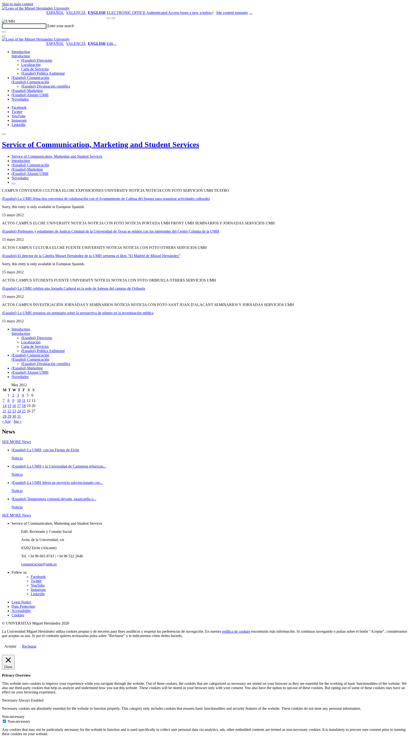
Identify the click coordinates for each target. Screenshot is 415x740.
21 (4, 411)
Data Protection (23, 606)
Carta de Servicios (35, 69)
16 (14, 406)
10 (19, 400)
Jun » (17, 421)
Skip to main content (17, 4)
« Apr (6, 421)
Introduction (21, 52)
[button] (21, 56)
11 (23, 400)
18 (24, 406)
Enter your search (60, 26)
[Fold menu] (115, 45)
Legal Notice (21, 602)
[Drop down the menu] (113, 18)
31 (19, 416)
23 (14, 411)
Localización (31, 65)
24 (19, 411)
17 (19, 406)
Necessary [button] (10, 700)
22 (9, 411)
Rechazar (29, 646)
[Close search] (4, 36)
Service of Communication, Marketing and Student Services (100, 144)
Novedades (20, 99)
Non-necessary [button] (13, 717)
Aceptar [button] (10, 646)
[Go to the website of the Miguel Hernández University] (36, 8)
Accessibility (21, 611)
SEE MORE (16, 442)
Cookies (18, 615)
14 (4, 406)
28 (4, 416)
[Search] (4, 32)
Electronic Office (126, 13)
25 (24, 411)
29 (9, 416)
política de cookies (236, 631)
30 (14, 416)
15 (9, 406)
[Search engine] (251, 14)
